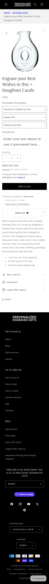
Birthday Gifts (20, 12)
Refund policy (36, 574)
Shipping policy (26, 578)
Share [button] (8, 299)
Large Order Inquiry (15, 449)
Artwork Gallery (13, 397)
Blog (7, 346)
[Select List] (44, 212)
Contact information (19, 574)
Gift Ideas (10, 435)
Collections (11, 429)
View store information (17, 204)
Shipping (5, 169)
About (8, 339)
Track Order (11, 384)
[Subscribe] (40, 484)
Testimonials (12, 352)
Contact (9, 410)
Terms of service (35, 569)
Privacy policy (20, 569)
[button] (6, 4)
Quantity (6, 152)
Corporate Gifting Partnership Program (20, 457)
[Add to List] (43, 31)
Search (8, 359)
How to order (12, 391)
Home (7, 12)
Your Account (12, 377)
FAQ (7, 404)
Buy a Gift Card (13, 442)
